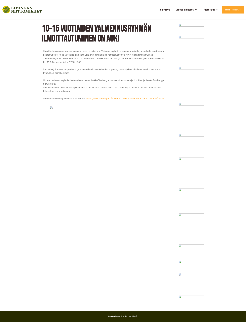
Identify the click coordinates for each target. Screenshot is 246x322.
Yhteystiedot (233, 9)
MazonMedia (131, 316)
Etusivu (166, 9)
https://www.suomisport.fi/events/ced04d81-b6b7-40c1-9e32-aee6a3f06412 (125, 98)
